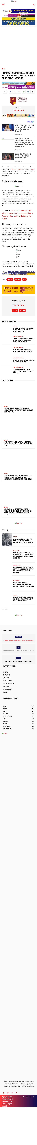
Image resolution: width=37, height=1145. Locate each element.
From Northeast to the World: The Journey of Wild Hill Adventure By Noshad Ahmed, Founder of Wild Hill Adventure (23, 555)
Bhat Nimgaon (16, 169)
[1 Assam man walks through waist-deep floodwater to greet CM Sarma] (7, 370)
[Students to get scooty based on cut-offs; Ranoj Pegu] (7, 360)
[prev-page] (3, 608)
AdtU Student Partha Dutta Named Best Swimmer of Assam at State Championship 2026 (18, 444)
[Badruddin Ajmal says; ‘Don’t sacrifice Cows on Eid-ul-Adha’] (7, 350)
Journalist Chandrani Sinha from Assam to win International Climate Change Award (23, 340)
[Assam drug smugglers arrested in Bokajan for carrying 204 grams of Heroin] (7, 329)
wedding (17, 279)
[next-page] (6, 608)
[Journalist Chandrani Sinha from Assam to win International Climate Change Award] (7, 339)
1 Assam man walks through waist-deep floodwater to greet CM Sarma (23, 371)
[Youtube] (24, 310)
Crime (15, 326)
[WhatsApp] (24, 92)
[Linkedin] (28, 92)
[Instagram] (16, 310)
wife (24, 279)
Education (16, 565)
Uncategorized (18, 336)
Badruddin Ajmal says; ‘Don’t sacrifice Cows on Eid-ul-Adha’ (23, 350)
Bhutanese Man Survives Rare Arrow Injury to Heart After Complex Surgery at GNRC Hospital (18, 410)
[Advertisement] (18, 45)
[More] (32, 92)
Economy (16, 580)
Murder (10, 279)
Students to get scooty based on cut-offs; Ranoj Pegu (24, 361)
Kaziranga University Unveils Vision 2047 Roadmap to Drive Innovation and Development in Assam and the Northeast (18, 477)
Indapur (32, 169)
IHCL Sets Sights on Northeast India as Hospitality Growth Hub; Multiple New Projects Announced (23, 584)
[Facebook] (10, 92)
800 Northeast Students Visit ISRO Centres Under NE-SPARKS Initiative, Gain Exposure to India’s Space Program (23, 570)
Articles (16, 550)
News (5, 406)
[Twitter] (15, 92)
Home (3, 69)
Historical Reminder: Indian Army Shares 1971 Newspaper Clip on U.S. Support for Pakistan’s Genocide (23, 540)
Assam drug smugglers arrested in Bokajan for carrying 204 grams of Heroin (23, 329)
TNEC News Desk (18, 110)
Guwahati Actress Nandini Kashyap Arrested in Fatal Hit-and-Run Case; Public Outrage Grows (23, 599)
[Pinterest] (19, 92)
